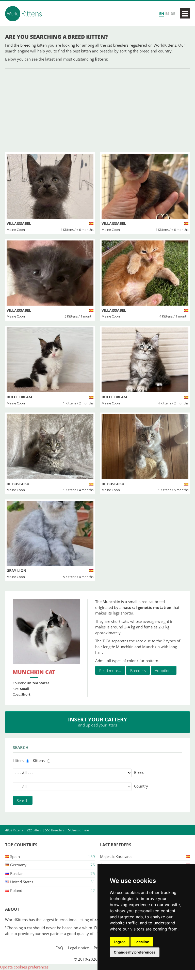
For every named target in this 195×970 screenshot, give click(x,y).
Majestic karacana (116, 856)
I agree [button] (119, 942)
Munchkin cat (34, 672)
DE (173, 13)
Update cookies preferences (24, 966)
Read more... (110, 670)
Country (141, 786)
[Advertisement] (97, 110)
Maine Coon (16, 229)
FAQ (59, 947)
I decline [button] (142, 942)
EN (161, 13)
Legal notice (78, 947)
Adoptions (163, 670)
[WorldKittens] (24, 13)
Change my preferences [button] (134, 952)
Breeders (138, 670)
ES (167, 13)
